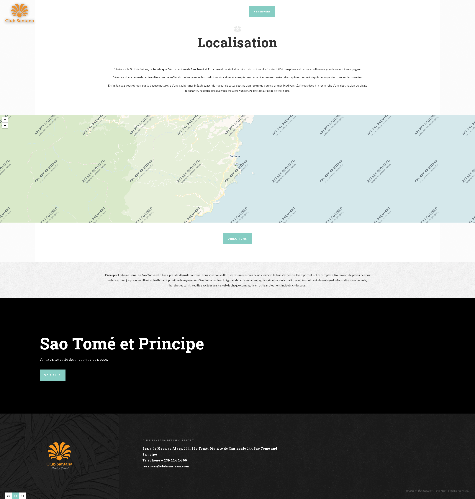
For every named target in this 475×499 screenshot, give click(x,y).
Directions (237, 238)
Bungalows (53, 11)
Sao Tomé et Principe (214, 11)
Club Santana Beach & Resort (168, 440)
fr (15, 495)
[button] (240, 169)
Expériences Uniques (175, 11)
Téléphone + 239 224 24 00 (164, 460)
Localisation (79, 11)
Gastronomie (142, 11)
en (8, 495)
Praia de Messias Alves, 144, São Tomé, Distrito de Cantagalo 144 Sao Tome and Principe (209, 451)
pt (22, 495)
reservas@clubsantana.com (165, 466)
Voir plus (52, 375)
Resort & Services (110, 11)
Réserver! (261, 11)
